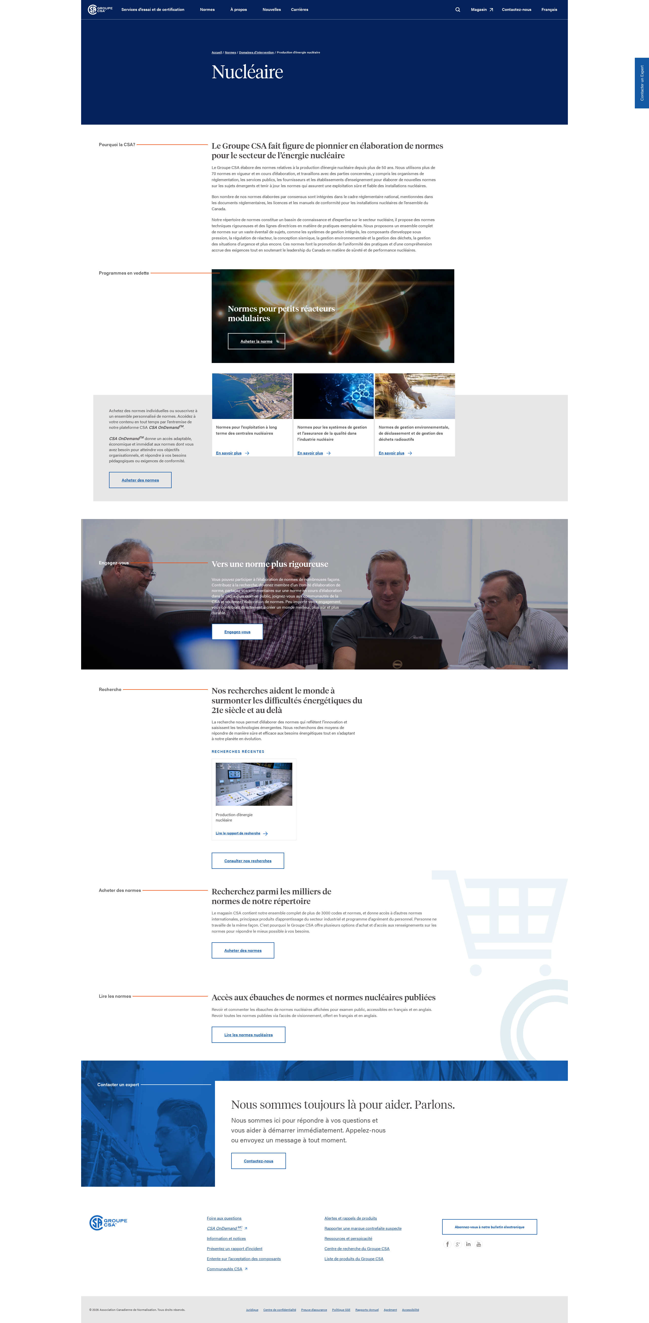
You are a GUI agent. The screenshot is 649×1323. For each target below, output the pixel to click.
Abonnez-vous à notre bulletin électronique (490, 1226)
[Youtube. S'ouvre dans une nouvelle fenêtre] (479, 1244)
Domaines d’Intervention (256, 52)
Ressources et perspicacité (348, 1238)
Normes (207, 9)
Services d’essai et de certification (152, 9)
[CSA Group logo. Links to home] (100, 9)
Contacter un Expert (642, 83)
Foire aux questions (224, 1218)
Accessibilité (410, 1309)
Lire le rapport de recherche (238, 832)
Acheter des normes (140, 480)
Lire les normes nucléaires (248, 1035)
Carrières (299, 9)
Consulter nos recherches (248, 861)
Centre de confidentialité (279, 1309)
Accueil (217, 52)
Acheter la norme (257, 341)
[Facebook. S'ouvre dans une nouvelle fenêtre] (447, 1244)
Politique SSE (341, 1309)
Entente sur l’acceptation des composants (244, 1258)
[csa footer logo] (108, 1223)
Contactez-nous (516, 9)
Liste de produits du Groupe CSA (354, 1258)
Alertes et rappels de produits (350, 1218)
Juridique (252, 1309)
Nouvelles (272, 9)
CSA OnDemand (224, 1228)
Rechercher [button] (457, 9)
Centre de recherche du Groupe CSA (357, 1248)
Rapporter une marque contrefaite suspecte (363, 1228)
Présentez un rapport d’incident (234, 1248)
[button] (189, 10)
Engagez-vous (237, 632)
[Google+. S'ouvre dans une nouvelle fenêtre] (458, 1244)
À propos (238, 9)
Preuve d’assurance (314, 1309)
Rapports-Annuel (367, 1309)
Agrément (390, 1309)
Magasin (479, 9)
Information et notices (226, 1238)
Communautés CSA (224, 1269)
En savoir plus (229, 453)
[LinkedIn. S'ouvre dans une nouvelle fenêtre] (468, 1244)
